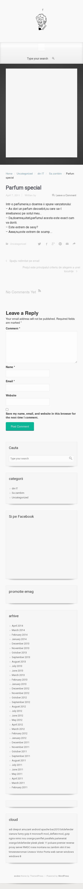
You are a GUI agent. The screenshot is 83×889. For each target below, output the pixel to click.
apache (45, 829)
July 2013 (17, 666)
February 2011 (19, 787)
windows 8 (15, 856)
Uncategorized (25, 173)
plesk (34, 842)
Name (10, 367)
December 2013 (20, 643)
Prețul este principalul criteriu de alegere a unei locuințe (51, 269)
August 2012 (19, 706)
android (36, 829)
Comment (13, 328)
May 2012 (17, 720)
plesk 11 (42, 842)
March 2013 (18, 675)
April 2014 (17, 625)
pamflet (39, 838)
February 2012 (19, 733)
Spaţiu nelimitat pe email (24, 261)
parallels (49, 838)
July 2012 (17, 711)
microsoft (37, 833)
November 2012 (20, 693)
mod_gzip (64, 833)
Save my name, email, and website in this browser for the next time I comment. (41, 415)
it (30, 833)
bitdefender (66, 829)
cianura (13, 833)
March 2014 (18, 630)
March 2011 (18, 782)
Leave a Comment (66, 195)
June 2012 (17, 715)
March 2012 (18, 729)
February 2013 (19, 679)
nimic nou (20, 838)
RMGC (26, 847)
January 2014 (19, 639)
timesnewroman (18, 851)
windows (69, 851)
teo (68, 847)
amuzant (26, 829)
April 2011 (17, 778)
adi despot (15, 829)
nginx (12, 838)
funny (21, 833)
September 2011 (21, 756)
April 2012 (17, 724)
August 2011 (19, 760)
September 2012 (21, 702)
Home (9, 173)
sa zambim (53, 847)
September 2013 (21, 657)
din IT (41, 173)
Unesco (31, 851)
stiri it (63, 847)
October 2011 (19, 751)
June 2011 (17, 769)
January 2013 (19, 684)
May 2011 (17, 773)
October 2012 (19, 697)
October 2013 (19, 652)
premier (61, 842)
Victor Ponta (43, 851)
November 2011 (20, 747)
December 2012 (20, 688)
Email (10, 381)
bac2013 (55, 829)
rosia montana (38, 847)
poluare (52, 842)
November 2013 (20, 648)
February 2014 (19, 634)
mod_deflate (50, 833)
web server (57, 851)
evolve (17, 875)
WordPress (63, 875)
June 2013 (17, 670)
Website (11, 395)
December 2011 (20, 742)
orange (31, 838)
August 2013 (19, 661)
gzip (26, 833)
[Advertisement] (41, 112)
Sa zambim (55, 173)
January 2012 (19, 738)
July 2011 (17, 764)
